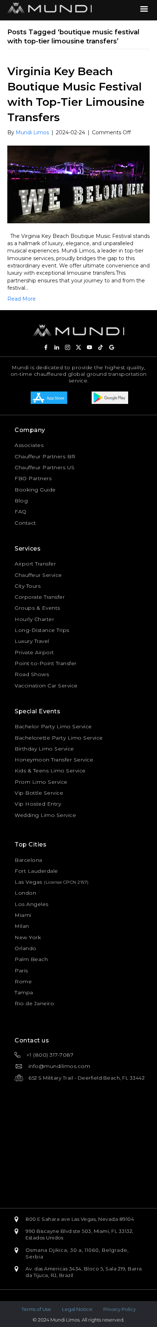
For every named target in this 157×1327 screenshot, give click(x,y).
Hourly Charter (34, 619)
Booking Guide (35, 489)
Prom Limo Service (41, 782)
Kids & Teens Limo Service (50, 770)
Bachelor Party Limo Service (53, 726)
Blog (21, 500)
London (25, 893)
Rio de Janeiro (34, 1003)
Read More (21, 299)
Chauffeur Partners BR (45, 456)
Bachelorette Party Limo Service (59, 737)
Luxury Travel (32, 641)
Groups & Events (37, 608)
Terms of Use (36, 1309)
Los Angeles (32, 904)
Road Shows (32, 674)
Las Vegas (28, 882)
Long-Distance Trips (42, 630)
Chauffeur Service (38, 575)
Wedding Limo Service (45, 815)
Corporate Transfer (40, 597)
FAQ (21, 511)
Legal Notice (77, 1309)
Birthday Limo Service (44, 748)
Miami (23, 915)
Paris (21, 970)
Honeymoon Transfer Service (54, 759)
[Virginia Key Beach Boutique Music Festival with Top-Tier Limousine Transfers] (78, 184)
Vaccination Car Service (46, 685)
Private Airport (34, 652)
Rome (23, 981)
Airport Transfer (35, 563)
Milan (22, 926)
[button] (45, 347)
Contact (25, 523)
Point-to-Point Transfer (46, 663)
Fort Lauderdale (36, 871)
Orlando (26, 948)
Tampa (24, 992)
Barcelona (28, 860)
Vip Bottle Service (39, 793)
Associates (29, 445)
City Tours (28, 586)
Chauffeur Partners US (45, 467)
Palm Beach (31, 959)
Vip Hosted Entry (38, 804)
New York (28, 937)
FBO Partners (33, 478)
